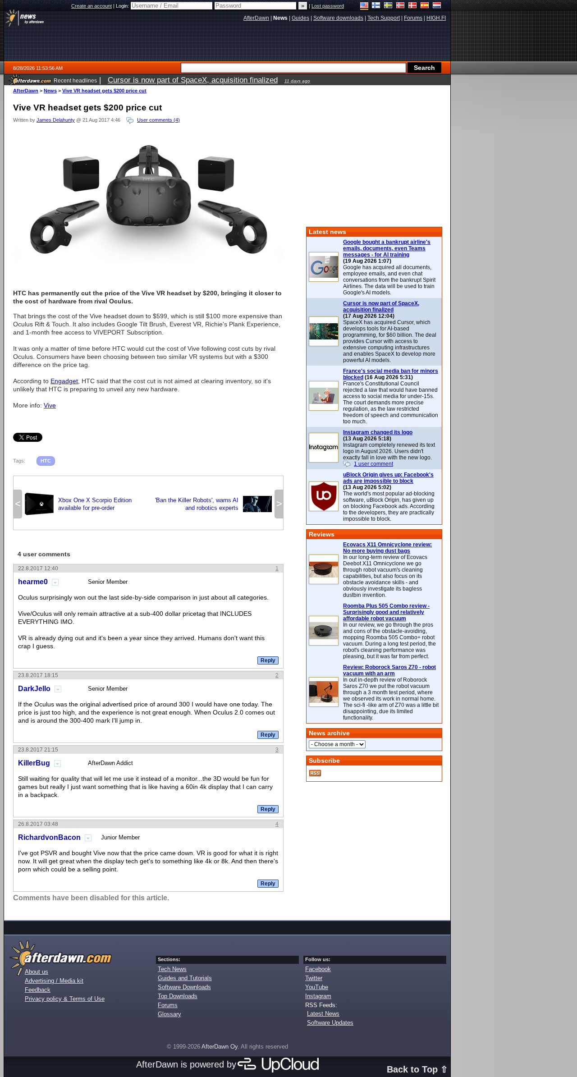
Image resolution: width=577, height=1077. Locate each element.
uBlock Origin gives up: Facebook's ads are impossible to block (388, 478)
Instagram (318, 996)
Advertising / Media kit (54, 980)
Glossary (169, 1014)
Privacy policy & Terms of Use (65, 998)
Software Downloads (184, 987)
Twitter (313, 978)
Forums (168, 1005)
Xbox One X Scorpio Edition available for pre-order (78, 504)
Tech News (172, 969)
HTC (46, 460)
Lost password (327, 6)
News (50, 90)
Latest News (323, 1013)
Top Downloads (177, 996)
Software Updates (330, 1022)
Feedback (37, 989)
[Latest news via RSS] (315, 773)
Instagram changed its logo (377, 432)
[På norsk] (400, 6)
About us (36, 971)
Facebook (318, 969)
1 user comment (373, 464)
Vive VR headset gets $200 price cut (104, 90)
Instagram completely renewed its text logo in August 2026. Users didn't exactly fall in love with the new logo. (389, 451)
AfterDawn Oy (219, 1046)
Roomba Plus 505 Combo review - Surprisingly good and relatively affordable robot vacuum (386, 612)
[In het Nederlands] (437, 6)
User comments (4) (158, 120)
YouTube (316, 987)
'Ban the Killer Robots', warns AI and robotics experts (213, 504)
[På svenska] (388, 6)
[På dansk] (412, 6)
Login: (123, 6)
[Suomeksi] (376, 6)
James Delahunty (56, 120)
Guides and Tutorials (185, 978)
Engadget (64, 381)
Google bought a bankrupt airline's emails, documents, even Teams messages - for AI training (386, 248)
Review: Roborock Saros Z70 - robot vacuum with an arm (389, 670)
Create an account (91, 6)
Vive (50, 405)
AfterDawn (25, 90)
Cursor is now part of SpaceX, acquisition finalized (381, 306)
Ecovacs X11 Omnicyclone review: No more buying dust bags (387, 547)
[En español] (425, 6)
